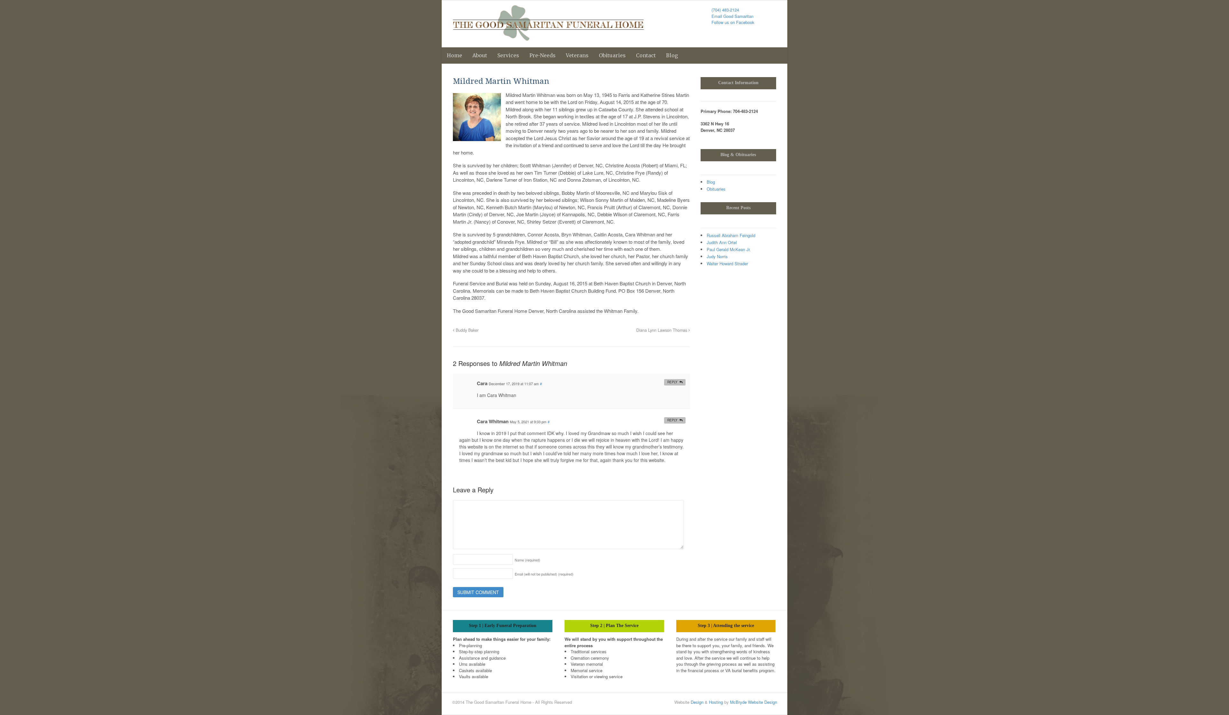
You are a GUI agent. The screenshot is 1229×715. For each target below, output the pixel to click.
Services (508, 55)
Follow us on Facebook (732, 22)
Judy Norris (717, 256)
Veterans (577, 55)
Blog (672, 55)
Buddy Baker (466, 330)
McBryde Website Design (753, 702)
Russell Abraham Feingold (731, 235)
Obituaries (612, 55)
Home (454, 55)
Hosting (716, 702)
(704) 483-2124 (725, 10)
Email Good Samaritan (732, 16)
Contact (646, 55)
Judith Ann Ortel (722, 242)
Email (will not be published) (544, 573)
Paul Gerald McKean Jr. (729, 249)
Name (527, 559)
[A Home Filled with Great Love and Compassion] (548, 37)
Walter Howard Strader (727, 263)
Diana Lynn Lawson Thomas (662, 330)
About (479, 55)
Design (697, 702)
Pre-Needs (542, 55)
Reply (672, 382)
